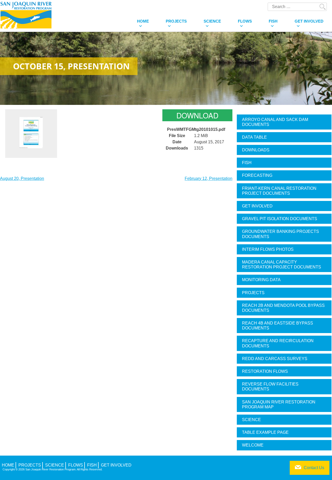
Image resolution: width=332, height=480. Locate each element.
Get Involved (309, 21)
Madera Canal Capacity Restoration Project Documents (281, 264)
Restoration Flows (265, 371)
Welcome (253, 445)
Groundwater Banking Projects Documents (280, 234)
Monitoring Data (261, 280)
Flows (245, 21)
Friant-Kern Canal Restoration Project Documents (279, 190)
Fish (273, 21)
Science (212, 21)
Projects (176, 21)
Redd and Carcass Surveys (274, 358)
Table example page (265, 432)
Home (143, 21)
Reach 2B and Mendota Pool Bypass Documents (283, 308)
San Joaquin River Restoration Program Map (278, 404)
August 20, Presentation (22, 178)
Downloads (255, 150)
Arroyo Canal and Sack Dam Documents (275, 122)
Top (319, 467)
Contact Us (314, 467)
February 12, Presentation (208, 178)
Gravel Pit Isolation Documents (279, 219)
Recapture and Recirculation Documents (278, 343)
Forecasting (257, 175)
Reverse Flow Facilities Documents (270, 386)
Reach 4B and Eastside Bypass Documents (277, 325)
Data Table (254, 137)
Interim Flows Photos (268, 249)
